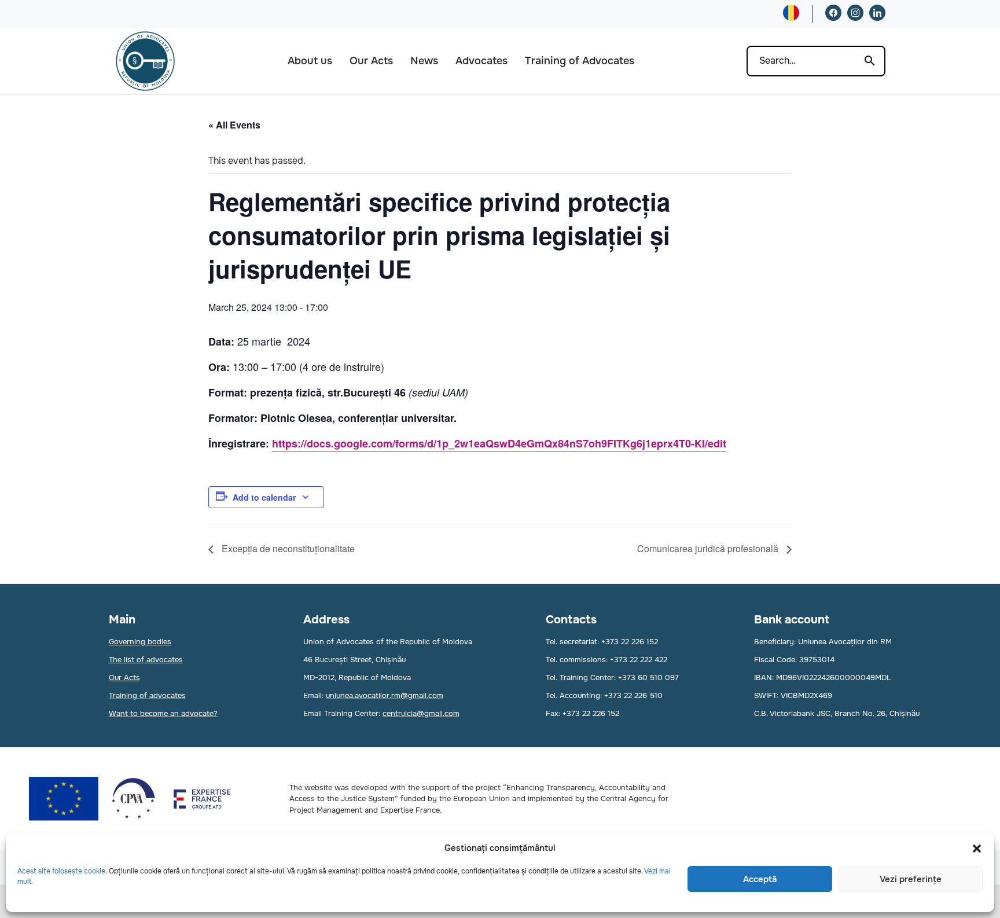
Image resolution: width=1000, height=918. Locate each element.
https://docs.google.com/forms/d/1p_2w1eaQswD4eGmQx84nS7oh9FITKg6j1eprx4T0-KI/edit (499, 443)
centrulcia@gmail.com (421, 713)
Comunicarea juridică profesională (709, 548)
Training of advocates (147, 695)
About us (310, 60)
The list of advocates (146, 659)
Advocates (481, 60)
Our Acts (371, 60)
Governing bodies (140, 642)
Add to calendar (264, 497)
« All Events (234, 124)
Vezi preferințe (911, 879)
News (424, 60)
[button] (977, 848)
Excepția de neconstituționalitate (287, 548)
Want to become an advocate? (163, 713)
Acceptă (760, 879)
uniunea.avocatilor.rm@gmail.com (384, 695)
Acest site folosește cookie (61, 871)
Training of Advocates (579, 60)
